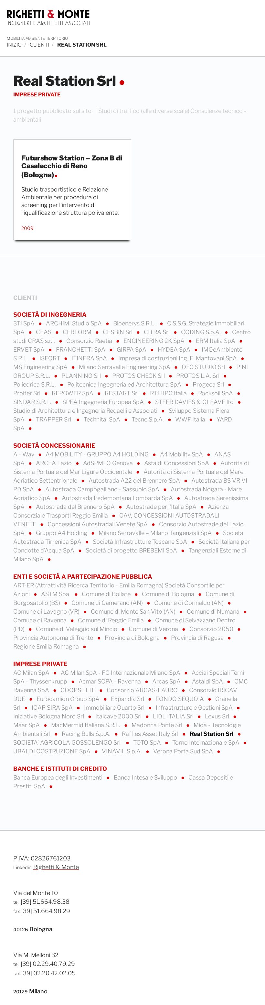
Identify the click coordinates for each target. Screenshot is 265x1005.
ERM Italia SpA (216, 340)
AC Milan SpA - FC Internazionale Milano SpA (121, 672)
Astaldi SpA (208, 681)
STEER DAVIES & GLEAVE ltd (195, 402)
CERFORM (78, 332)
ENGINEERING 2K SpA (154, 340)
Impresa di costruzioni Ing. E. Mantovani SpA (178, 358)
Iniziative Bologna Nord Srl (49, 716)
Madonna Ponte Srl (158, 725)
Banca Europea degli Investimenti (58, 777)
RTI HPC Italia (169, 393)
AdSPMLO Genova (108, 463)
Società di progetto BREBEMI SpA (132, 550)
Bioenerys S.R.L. (135, 323)
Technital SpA (103, 419)
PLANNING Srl (81, 375)
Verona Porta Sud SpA (183, 751)
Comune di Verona (154, 629)
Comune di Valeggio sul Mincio (77, 629)
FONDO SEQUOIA (180, 698)
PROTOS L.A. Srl (198, 375)
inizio (14, 45)
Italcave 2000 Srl (119, 716)
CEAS (44, 332)
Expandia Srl (128, 698)
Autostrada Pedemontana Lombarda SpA (118, 498)
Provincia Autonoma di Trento (54, 637)
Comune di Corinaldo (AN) (189, 602)
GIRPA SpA (132, 349)
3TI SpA (24, 323)
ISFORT (50, 358)
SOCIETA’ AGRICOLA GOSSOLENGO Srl (68, 742)
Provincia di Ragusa (198, 637)
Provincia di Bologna (133, 637)
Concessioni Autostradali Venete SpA (98, 524)
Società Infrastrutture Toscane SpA (140, 541)
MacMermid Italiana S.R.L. (86, 725)
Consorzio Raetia (89, 340)
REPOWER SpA (73, 393)
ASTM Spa (56, 594)
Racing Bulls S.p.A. (87, 733)
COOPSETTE (78, 690)
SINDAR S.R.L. (32, 402)
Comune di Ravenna (40, 620)
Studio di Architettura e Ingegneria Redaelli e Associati (86, 410)
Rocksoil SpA (216, 393)
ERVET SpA (29, 349)
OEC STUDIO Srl (204, 367)
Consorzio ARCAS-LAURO (143, 690)
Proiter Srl (27, 393)
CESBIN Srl (118, 332)
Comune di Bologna (169, 594)
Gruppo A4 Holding (62, 533)
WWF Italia (191, 419)
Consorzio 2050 (212, 629)
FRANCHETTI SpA (81, 349)
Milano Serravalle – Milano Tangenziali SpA (156, 533)
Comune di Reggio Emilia (111, 620)
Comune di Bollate (107, 594)
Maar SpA (27, 725)
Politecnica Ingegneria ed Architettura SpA (125, 384)
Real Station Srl (212, 733)
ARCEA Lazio (54, 463)
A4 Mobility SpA (182, 454)
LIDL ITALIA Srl (174, 716)
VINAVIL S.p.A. (122, 751)
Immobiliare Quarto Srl (115, 707)
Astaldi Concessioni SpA (177, 463)
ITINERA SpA (89, 358)
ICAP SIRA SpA (53, 707)
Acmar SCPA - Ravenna (110, 681)
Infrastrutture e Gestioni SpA (195, 707)
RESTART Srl (122, 393)
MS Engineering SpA (41, 367)
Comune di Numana (214, 611)
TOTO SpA (147, 742)
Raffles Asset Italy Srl (151, 733)
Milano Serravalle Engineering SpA (125, 367)
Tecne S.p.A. (148, 419)
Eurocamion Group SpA (69, 698)
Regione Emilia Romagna (46, 646)
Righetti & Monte (56, 867)
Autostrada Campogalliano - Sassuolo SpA (103, 489)
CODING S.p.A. (201, 332)
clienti (39, 45)
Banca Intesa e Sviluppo (146, 777)
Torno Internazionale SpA (206, 742)
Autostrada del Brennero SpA (76, 506)
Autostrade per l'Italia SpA (162, 506)
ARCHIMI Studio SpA (74, 323)
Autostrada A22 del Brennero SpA (135, 480)
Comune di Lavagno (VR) (47, 611)
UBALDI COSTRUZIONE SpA (52, 751)
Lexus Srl (217, 716)
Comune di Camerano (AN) (107, 602)
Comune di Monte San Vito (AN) (134, 611)
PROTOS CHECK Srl (139, 375)
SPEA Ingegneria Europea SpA (103, 402)
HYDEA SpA (175, 349)
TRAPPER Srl (55, 419)
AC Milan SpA (32, 672)
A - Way (24, 454)
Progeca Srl (209, 384)
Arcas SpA (167, 681)
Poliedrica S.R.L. (35, 384)
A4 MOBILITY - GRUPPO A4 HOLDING (98, 454)
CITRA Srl (157, 332)
